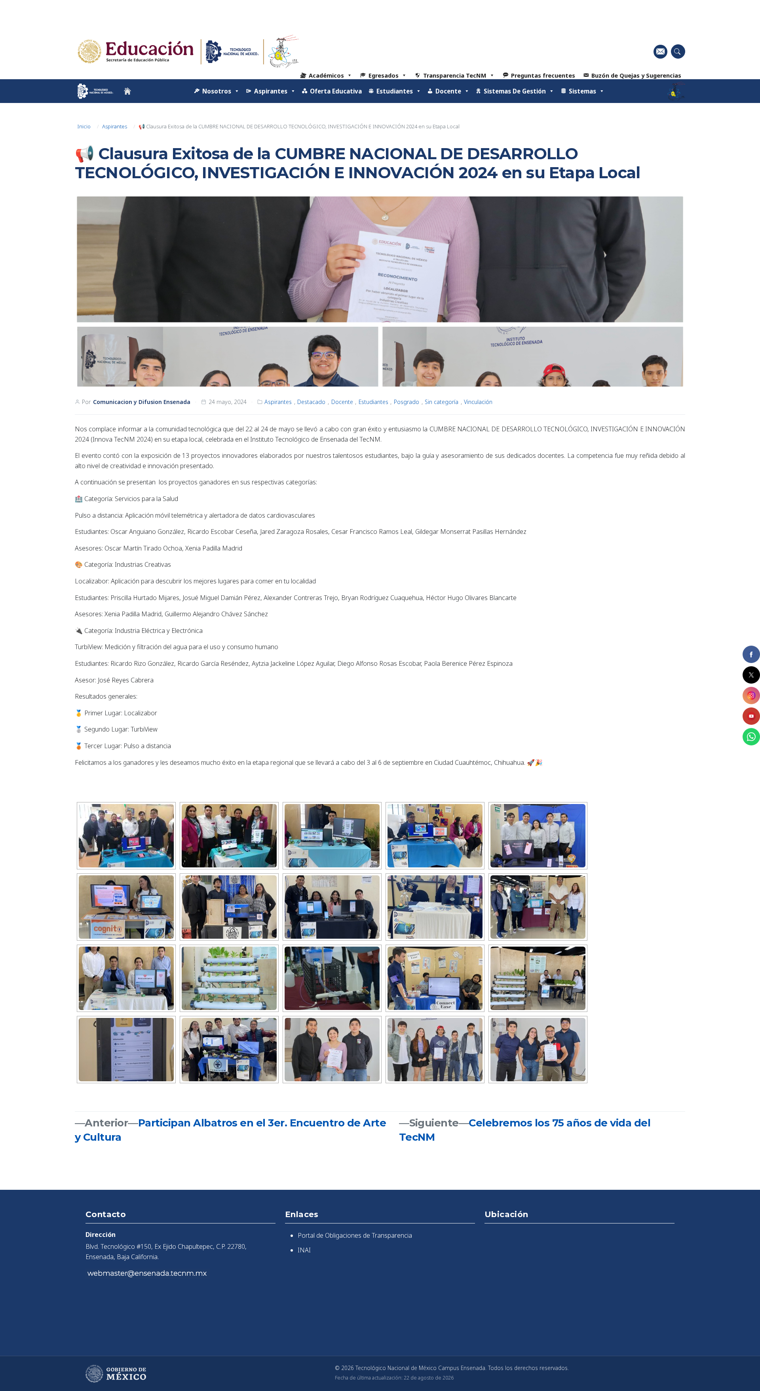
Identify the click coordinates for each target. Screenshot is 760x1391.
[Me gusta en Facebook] (751, 654)
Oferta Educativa (336, 91)
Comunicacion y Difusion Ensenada (141, 402)
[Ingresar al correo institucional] (660, 51)
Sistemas (582, 91)
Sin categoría (441, 402)
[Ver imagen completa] (380, 291)
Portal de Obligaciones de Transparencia (355, 1235)
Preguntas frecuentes (543, 75)
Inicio (83, 126)
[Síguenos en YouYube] (751, 716)
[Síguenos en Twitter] (751, 675)
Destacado (311, 402)
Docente (342, 402)
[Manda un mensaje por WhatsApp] (751, 736)
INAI (304, 1250)
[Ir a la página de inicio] (127, 91)
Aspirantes (114, 126)
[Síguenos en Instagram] (751, 695)
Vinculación (478, 402)
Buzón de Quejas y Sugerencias (636, 75)
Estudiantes (373, 402)
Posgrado (406, 402)
